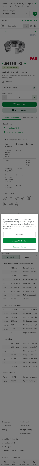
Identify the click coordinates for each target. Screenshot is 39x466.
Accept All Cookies (19, 241)
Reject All (19, 235)
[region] (19, 233)
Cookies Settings (19, 247)
